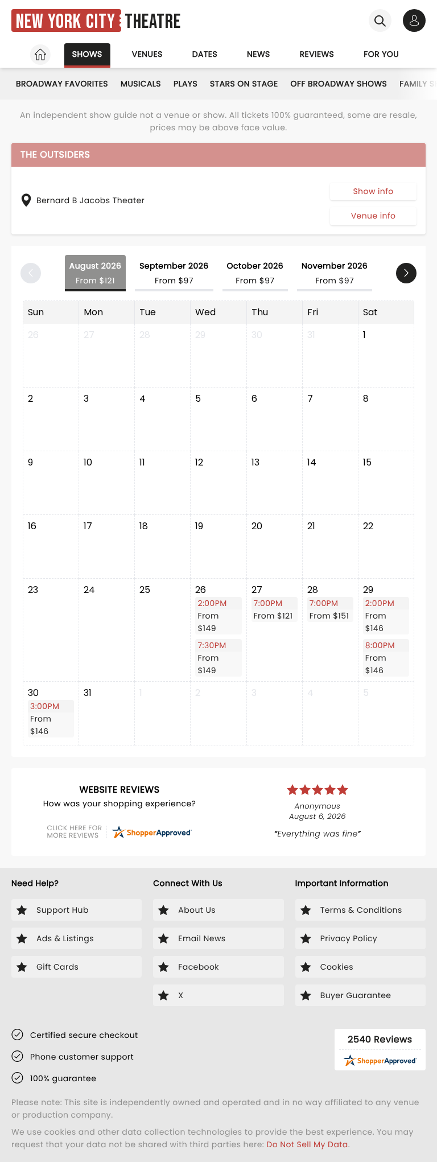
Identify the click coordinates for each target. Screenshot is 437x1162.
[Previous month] (30, 273)
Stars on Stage (244, 83)
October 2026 (255, 273)
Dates (204, 54)
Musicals (141, 83)
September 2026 (173, 273)
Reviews (317, 54)
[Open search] (380, 20)
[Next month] (406, 273)
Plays (185, 83)
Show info (373, 191)
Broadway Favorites (62, 83)
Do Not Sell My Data (307, 1144)
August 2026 (95, 273)
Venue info (373, 215)
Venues (147, 54)
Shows (87, 54)
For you (381, 54)
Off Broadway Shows (339, 83)
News (258, 54)
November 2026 (335, 273)
